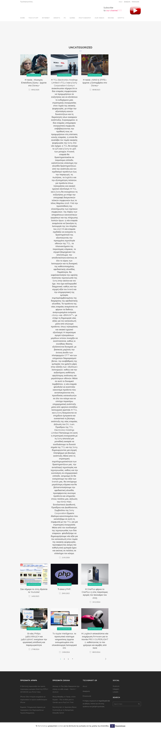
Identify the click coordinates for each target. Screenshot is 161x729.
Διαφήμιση (127, 2)
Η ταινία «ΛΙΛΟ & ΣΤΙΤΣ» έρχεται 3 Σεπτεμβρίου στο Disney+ (95, 83)
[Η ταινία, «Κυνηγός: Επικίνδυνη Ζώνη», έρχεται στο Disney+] (33, 64)
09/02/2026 (35, 90)
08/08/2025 (96, 90)
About (120, 2)
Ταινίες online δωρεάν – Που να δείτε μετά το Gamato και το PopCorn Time (64, 699)
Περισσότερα (120, 726)
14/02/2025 (35, 596)
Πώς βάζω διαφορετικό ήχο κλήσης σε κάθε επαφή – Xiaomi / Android (66, 689)
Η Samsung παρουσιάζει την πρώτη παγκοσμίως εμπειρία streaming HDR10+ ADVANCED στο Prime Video (34, 689)
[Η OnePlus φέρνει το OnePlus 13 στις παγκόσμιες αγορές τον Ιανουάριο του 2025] (94, 574)
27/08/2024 (35, 649)
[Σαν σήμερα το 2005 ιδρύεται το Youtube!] (33, 574)
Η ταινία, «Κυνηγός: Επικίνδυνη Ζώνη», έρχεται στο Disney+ (33, 83)
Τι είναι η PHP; (64, 589)
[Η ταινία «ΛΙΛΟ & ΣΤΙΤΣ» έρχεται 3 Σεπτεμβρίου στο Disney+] (94, 64)
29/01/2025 (65, 593)
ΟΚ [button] (112, 726)
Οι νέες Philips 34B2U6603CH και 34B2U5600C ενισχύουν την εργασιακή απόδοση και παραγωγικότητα (34, 639)
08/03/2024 (96, 652)
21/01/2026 (65, 557)
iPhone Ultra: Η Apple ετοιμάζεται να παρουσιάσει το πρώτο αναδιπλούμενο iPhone (33, 699)
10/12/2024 (96, 602)
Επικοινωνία (135, 2)
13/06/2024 (65, 652)
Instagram (116, 689)
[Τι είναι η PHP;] (64, 574)
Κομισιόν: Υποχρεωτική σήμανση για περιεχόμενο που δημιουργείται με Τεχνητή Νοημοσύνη (32, 710)
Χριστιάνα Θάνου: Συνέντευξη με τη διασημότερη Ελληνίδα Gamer (65, 710)
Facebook (116, 686)
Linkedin (115, 692)
